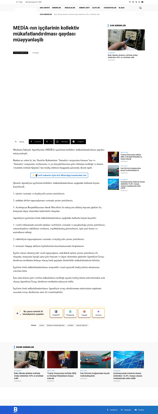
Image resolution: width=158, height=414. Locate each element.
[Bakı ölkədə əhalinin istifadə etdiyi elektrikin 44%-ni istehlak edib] (126, 39)
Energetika (111, 52)
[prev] (138, 14)
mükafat (70, 325)
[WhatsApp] (139, 2)
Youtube (141, 410)
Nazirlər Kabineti (82, 325)
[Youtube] (142, 2)
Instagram (127, 410)
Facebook (113, 410)
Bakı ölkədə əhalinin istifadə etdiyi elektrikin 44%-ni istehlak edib (77, 14)
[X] (136, 2)
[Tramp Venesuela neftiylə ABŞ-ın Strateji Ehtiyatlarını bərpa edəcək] (113, 157)
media (42, 325)
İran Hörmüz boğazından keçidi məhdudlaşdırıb (131, 169)
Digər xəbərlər (20, 53)
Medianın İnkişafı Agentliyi (55, 325)
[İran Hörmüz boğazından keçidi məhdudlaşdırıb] (113, 170)
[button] (140, 7)
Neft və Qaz (124, 152)
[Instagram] (133, 2)
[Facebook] (129, 2)
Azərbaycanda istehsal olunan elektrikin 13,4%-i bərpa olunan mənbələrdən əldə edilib (133, 185)
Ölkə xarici (124, 166)
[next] (142, 14)
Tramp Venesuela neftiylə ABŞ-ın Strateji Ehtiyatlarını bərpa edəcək (131, 157)
